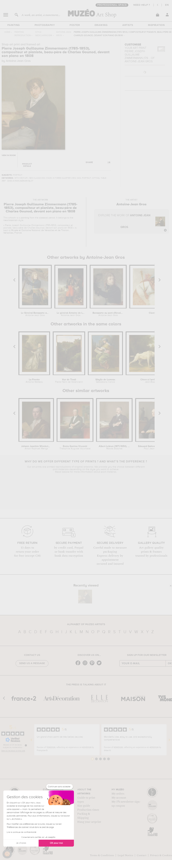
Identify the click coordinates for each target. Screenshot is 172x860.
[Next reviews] (169, 739)
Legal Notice (125, 855)
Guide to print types (86, 800)
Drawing (101, 25)
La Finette (34, 380)
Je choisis (21, 843)
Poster (75, 25)
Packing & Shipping (83, 816)
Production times (88, 810)
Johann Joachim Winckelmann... (36, 447)
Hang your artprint (89, 822)
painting (25, 218)
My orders (118, 793)
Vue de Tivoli (69, 380)
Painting (13, 25)
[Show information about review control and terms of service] (26, 745)
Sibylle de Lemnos (105, 380)
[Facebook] (78, 665)
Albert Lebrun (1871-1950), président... (114, 447)
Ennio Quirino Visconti (75, 447)
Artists (127, 25)
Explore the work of (124, 221)
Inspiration (156, 25)
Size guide (83, 806)
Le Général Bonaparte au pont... (35, 314)
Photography (45, 25)
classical (43, 218)
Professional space (112, 5)
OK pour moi (56, 843)
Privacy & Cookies (161, 855)
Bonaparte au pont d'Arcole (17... (108, 314)
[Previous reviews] (31, 739)
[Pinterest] (92, 665)
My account (119, 798)
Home (7, 32)
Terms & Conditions (102, 855)
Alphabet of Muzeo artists (86, 624)
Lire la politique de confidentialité (21, 832)
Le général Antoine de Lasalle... (71, 314)
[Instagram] (85, 665)
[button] (7, 853)
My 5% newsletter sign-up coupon (126, 804)
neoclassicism (10, 220)
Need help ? (141, 5)
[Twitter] (99, 665)
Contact (141, 855)
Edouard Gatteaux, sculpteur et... (154, 447)
